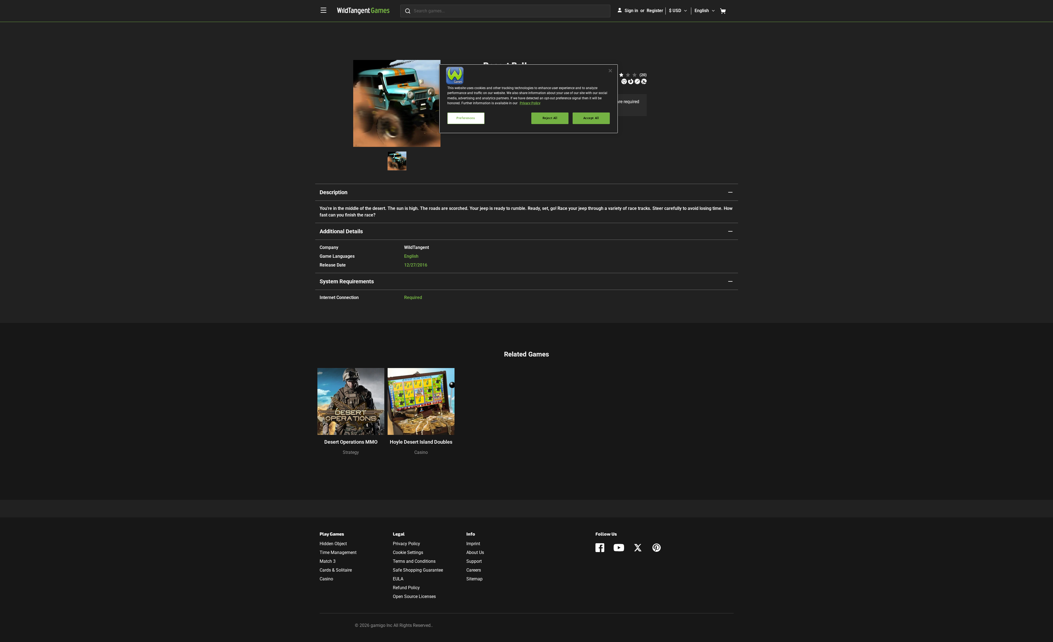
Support (474, 561)
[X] (637, 547)
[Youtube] (619, 547)
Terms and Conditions (414, 561)
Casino (421, 452)
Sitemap (474, 578)
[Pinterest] (657, 548)
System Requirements (347, 281)
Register (655, 10)
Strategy (351, 452)
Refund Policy (406, 587)
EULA (398, 578)
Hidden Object (333, 543)
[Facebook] (599, 547)
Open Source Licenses (414, 596)
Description (333, 192)
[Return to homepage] (363, 11)
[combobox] (505, 11)
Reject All (550, 118)
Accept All (591, 118)
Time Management (338, 552)
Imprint (473, 543)
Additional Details (341, 231)
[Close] (610, 71)
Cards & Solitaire (336, 570)
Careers (473, 570)
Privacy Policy (406, 543)
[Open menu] (323, 10)
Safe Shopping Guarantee (418, 570)
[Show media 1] (397, 161)
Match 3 (328, 561)
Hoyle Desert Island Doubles (421, 442)
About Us (475, 552)
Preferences (465, 118)
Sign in (631, 10)
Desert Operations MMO (350, 442)
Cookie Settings (408, 552)
